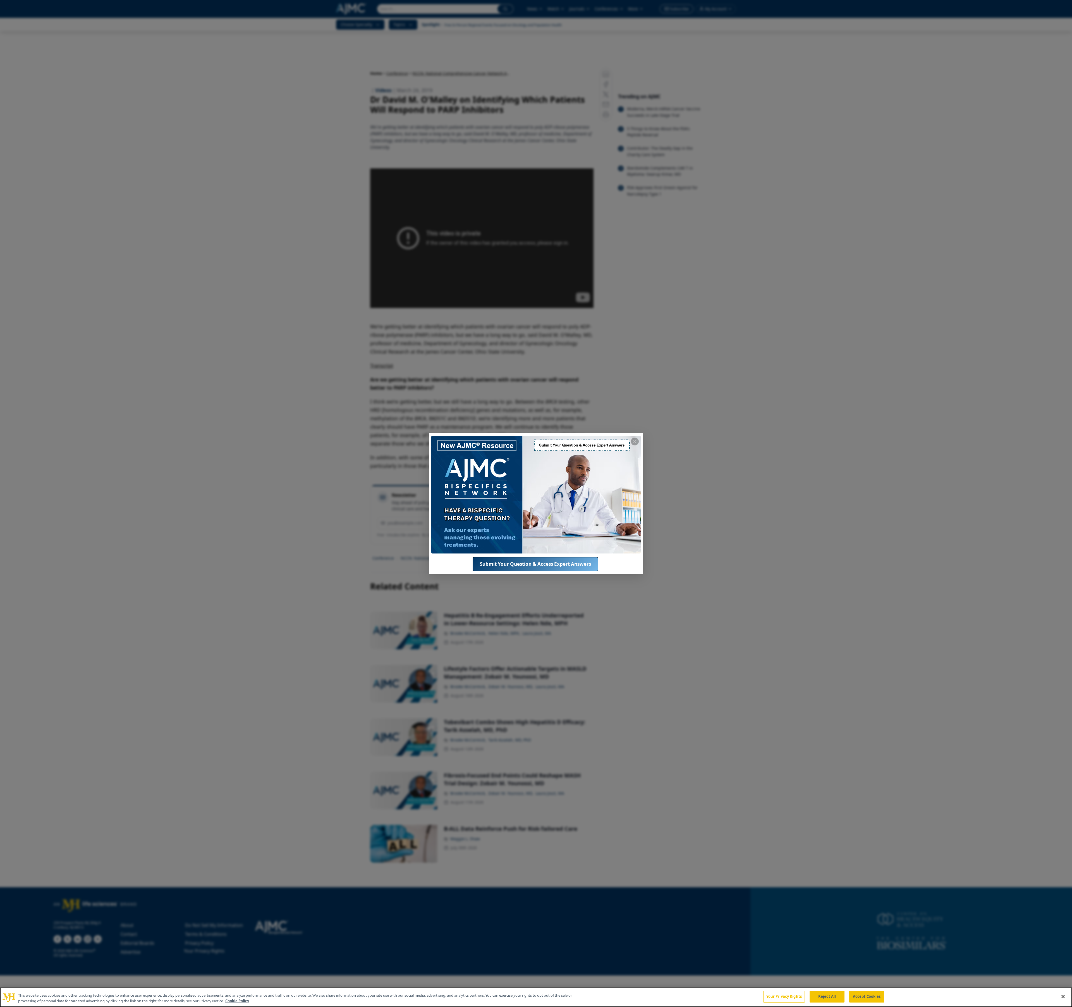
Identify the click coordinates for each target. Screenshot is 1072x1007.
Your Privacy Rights (784, 996)
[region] (536, 997)
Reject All (827, 996)
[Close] (1063, 996)
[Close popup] (635, 441)
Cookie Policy (237, 1000)
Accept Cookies (867, 996)
